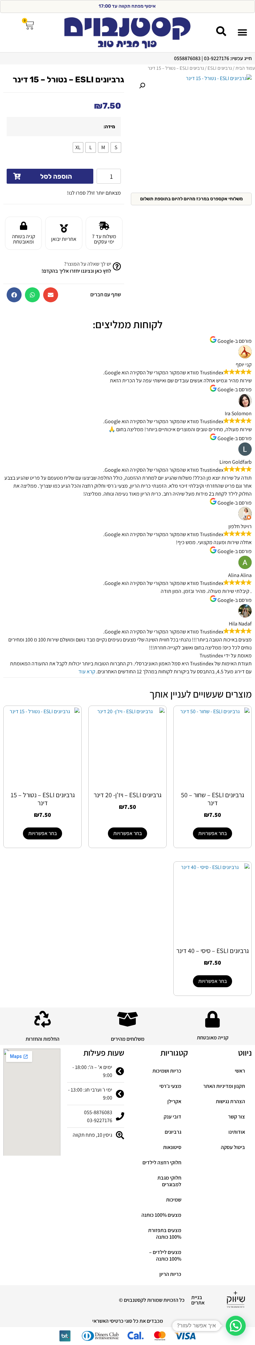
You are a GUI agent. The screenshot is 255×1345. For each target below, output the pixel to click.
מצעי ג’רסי (170, 1086)
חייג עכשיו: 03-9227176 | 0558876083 (213, 58)
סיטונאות (172, 1147)
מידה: (109, 127)
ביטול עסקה (233, 1147)
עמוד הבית (245, 68)
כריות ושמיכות (166, 1070)
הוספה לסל (56, 176)
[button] (242, 32)
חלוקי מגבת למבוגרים (169, 1181)
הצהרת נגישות (230, 1101)
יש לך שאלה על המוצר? (87, 263)
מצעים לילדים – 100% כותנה (165, 1255)
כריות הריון (170, 1274)
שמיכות (173, 1199)
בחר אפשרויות (212, 833)
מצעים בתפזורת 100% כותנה (164, 1233)
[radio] (116, 147)
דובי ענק (172, 1116)
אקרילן (174, 1101)
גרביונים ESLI (220, 68)
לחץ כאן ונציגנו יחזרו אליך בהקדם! (76, 270)
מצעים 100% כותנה (161, 1214)
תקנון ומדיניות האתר (224, 1086)
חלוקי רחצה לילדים (161, 1162)
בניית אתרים (198, 1300)
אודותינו (236, 1131)
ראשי (240, 1070)
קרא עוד (86, 671)
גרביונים (173, 1131)
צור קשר (236, 1116)
